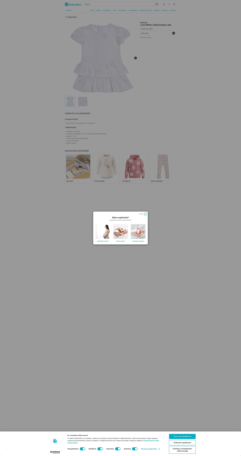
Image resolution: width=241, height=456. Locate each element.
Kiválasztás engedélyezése (182, 442)
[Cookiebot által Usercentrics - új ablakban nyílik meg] (55, 452)
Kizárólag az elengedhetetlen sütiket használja (182, 450)
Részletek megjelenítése (149, 449)
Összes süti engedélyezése (182, 436)
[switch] (100, 448)
